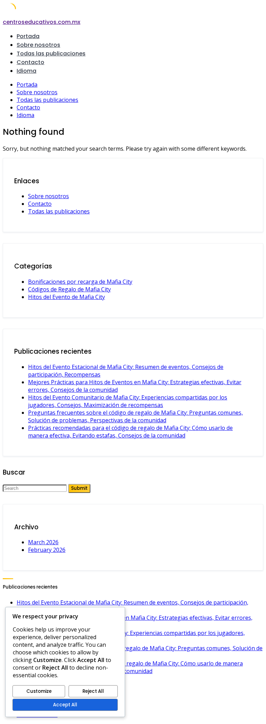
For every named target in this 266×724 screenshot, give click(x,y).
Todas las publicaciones (51, 54)
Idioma (26, 71)
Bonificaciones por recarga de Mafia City (80, 281)
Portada (28, 36)
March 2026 (43, 542)
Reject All (93, 691)
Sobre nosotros (38, 45)
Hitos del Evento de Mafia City (66, 297)
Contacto (30, 62)
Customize (39, 691)
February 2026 (46, 550)
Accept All (65, 704)
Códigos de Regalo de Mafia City (69, 289)
